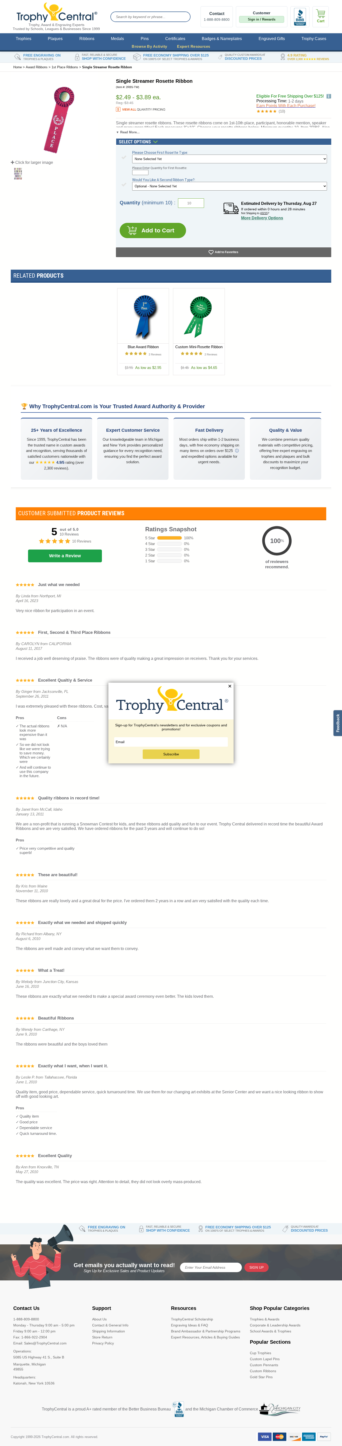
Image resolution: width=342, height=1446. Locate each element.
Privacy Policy (103, 1343)
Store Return (102, 1337)
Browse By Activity (149, 46)
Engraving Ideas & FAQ (189, 1325)
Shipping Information (108, 1331)
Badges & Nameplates (222, 39)
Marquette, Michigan (29, 1364)
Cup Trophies (260, 1353)
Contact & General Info (110, 1325)
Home (17, 67)
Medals (117, 39)
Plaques (55, 39)
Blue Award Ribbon (143, 347)
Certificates (175, 39)
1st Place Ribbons (65, 67)
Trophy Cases (313, 39)
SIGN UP (256, 1267)
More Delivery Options (262, 218)
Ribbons (86, 39)
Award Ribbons (37, 67)
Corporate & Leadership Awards (275, 1325)
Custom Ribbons (263, 1371)
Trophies (23, 39)
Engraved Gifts (272, 39)
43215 (264, 213)
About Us (99, 1319)
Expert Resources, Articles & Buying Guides (205, 1337)
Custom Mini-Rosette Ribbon (199, 347)
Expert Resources (193, 46)
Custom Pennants (264, 1365)
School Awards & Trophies (270, 1331)
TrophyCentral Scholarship (192, 1319)
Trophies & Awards (264, 1319)
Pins (145, 39)
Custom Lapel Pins (265, 1359)
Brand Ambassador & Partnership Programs (205, 1331)
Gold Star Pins (261, 1377)
